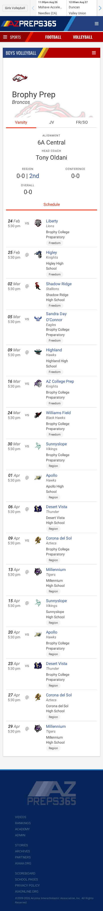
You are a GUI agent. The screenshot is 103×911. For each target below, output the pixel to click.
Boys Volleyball (21, 53)
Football (53, 37)
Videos (20, 817)
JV (51, 122)
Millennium (56, 572)
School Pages (26, 879)
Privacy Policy (27, 885)
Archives (22, 851)
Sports (15, 37)
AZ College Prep (60, 384)
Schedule (52, 204)
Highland (54, 352)
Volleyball (82, 37)
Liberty (52, 223)
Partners (23, 857)
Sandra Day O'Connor (56, 319)
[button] (100, 8)
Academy (22, 829)
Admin (20, 835)
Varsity (21, 122)
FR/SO (82, 122)
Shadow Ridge (59, 286)
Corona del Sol (59, 540)
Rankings (23, 823)
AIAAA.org (23, 863)
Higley (52, 255)
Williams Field (58, 415)
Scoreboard (25, 873)
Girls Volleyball (15, 8)
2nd (34, 175)
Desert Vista (56, 509)
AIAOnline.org (26, 891)
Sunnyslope (56, 446)
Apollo (51, 478)
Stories (21, 845)
